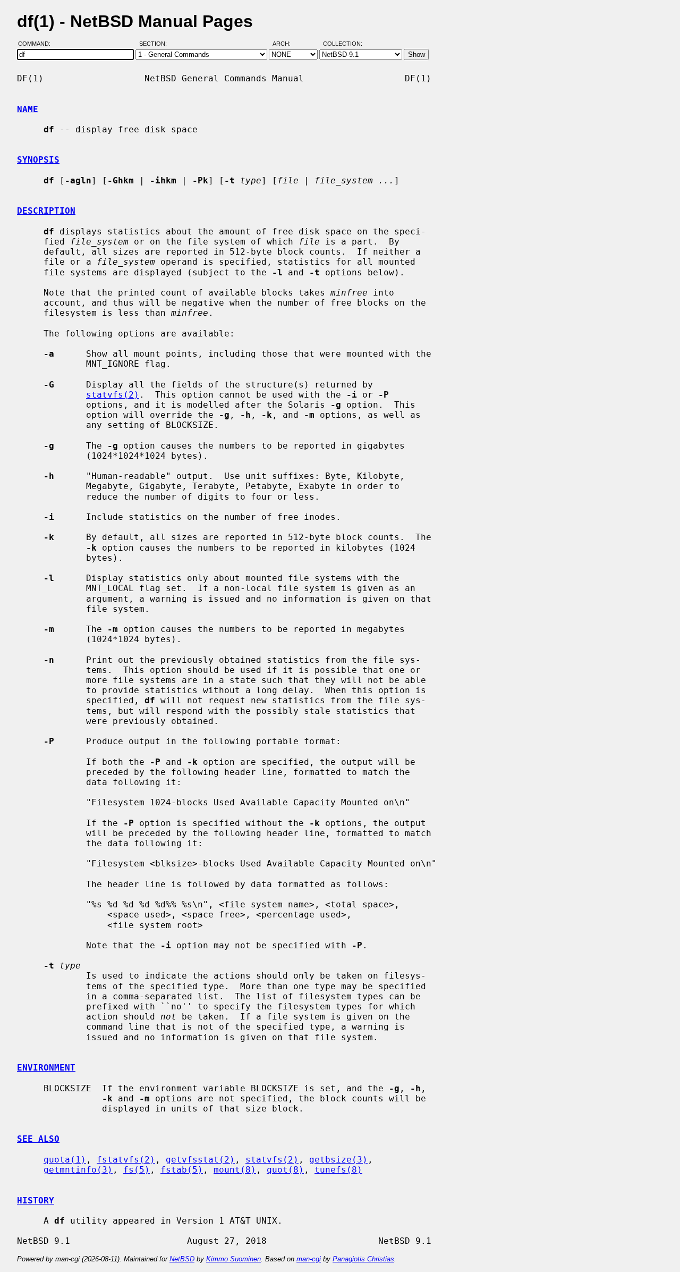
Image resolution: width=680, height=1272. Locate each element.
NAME (27, 109)
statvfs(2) (112, 395)
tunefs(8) (338, 1170)
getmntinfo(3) (78, 1170)
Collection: (342, 44)
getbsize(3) (338, 1160)
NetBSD (181, 1259)
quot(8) (285, 1170)
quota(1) (65, 1160)
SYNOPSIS (38, 160)
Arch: (286, 44)
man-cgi (308, 1259)
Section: (155, 44)
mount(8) (235, 1170)
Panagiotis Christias (363, 1259)
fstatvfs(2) (126, 1160)
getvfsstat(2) (200, 1160)
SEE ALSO (38, 1139)
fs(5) (136, 1170)
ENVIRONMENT (46, 1068)
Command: (37, 44)
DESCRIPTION (46, 211)
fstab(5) (181, 1170)
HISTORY (35, 1200)
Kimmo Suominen (233, 1259)
